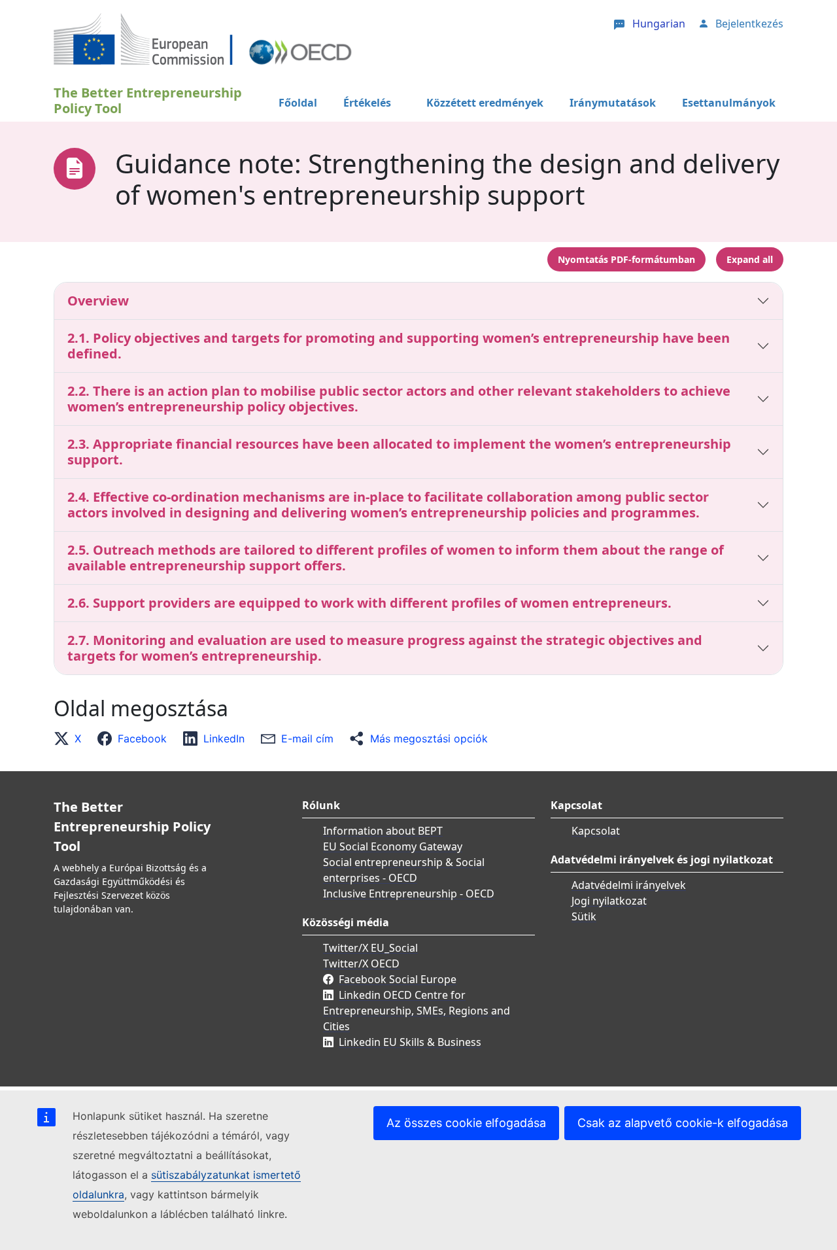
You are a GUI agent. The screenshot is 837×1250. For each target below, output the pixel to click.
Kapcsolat (596, 831)
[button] (71, 738)
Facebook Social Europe (397, 979)
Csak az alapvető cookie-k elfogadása (682, 1123)
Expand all (749, 259)
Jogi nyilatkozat (609, 901)
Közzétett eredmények (484, 102)
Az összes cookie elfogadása (466, 1123)
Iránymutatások (613, 102)
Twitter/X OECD (361, 963)
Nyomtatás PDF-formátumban (626, 259)
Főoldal (298, 102)
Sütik (584, 916)
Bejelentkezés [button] (749, 23)
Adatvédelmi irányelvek (629, 885)
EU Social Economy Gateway (392, 846)
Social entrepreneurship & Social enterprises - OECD (404, 870)
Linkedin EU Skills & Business (410, 1042)
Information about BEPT (383, 831)
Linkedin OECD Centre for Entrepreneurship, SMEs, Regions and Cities (416, 1010)
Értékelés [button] (367, 102)
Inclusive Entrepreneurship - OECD (408, 893)
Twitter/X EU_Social (370, 948)
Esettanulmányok (729, 102)
